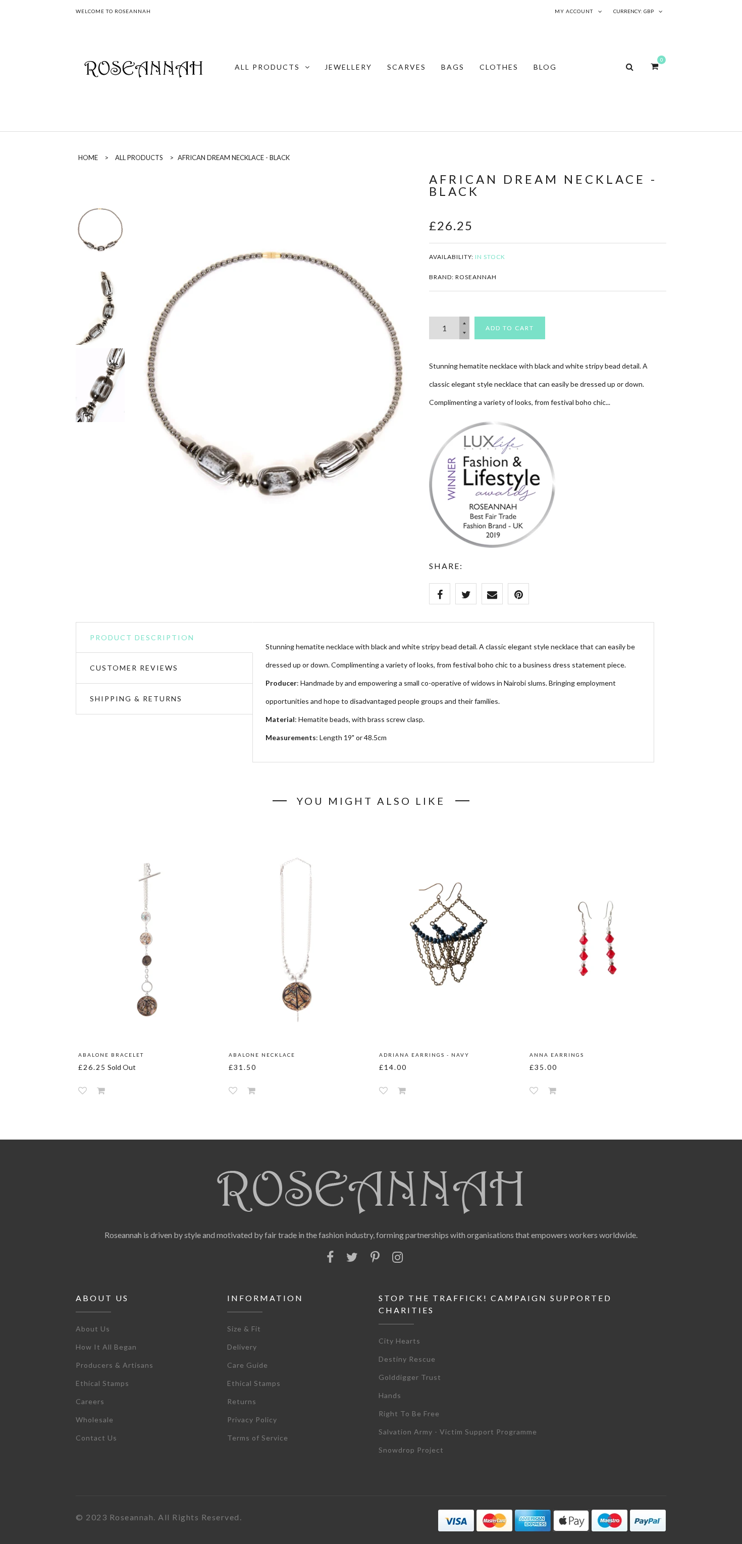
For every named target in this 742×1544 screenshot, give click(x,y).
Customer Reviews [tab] (134, 667)
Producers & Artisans (114, 1365)
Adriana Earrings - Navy (424, 1055)
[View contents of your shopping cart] (654, 66)
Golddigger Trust (410, 1377)
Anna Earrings (556, 1055)
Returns (241, 1401)
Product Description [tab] (142, 637)
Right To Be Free (409, 1413)
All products (139, 157)
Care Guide (247, 1365)
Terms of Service (257, 1437)
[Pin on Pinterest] (518, 593)
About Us (93, 1328)
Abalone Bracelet (111, 1055)
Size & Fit (244, 1328)
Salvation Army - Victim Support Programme (458, 1431)
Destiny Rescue (407, 1359)
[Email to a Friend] (492, 593)
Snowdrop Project (411, 1450)
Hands (390, 1395)
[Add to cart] (101, 1090)
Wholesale (95, 1419)
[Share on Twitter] (465, 593)
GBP (649, 11)
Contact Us (96, 1437)
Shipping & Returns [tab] (136, 698)
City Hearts (399, 1340)
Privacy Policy (252, 1419)
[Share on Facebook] (439, 593)
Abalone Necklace (262, 1055)
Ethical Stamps (102, 1383)
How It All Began (106, 1347)
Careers (90, 1401)
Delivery (242, 1347)
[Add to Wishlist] (82, 1090)
